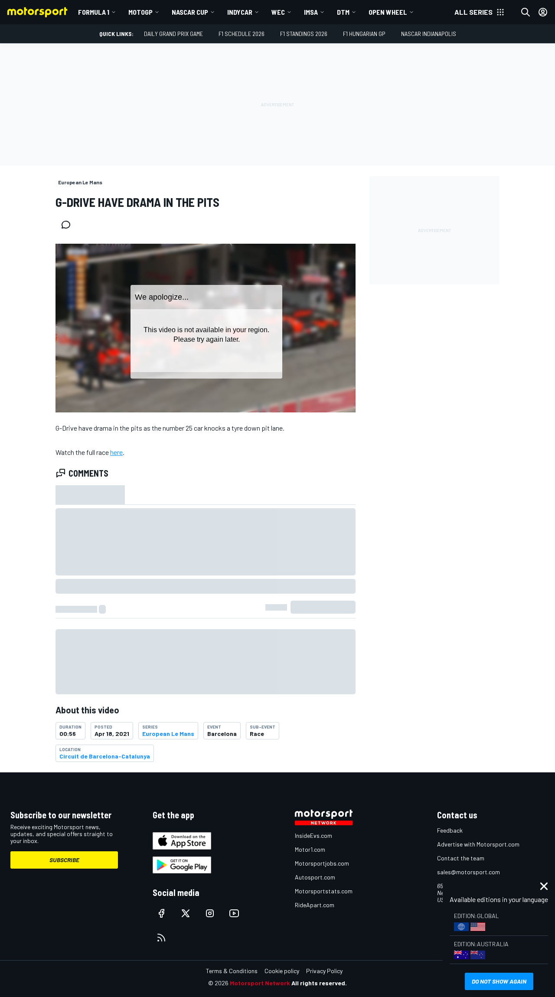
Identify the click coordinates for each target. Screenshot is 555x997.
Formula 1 (93, 12)
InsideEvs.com (313, 835)
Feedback (450, 830)
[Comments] (69, 224)
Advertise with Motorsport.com (478, 844)
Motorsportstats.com (324, 891)
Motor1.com (310, 849)
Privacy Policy (324, 970)
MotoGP (140, 12)
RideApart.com (314, 905)
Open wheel (388, 12)
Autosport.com (315, 877)
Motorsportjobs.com (322, 863)
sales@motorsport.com (468, 872)
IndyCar (239, 12)
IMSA (311, 12)
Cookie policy (281, 970)
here (116, 452)
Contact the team (460, 858)
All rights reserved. (319, 983)
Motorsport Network (260, 983)
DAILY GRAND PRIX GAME (173, 33)
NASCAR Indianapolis (428, 33)
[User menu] (543, 12)
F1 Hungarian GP (364, 33)
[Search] (525, 12)
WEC (278, 12)
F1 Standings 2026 (303, 33)
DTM (343, 12)
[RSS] (161, 937)
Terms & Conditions (232, 970)
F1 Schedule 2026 (241, 33)
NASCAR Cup (190, 12)
